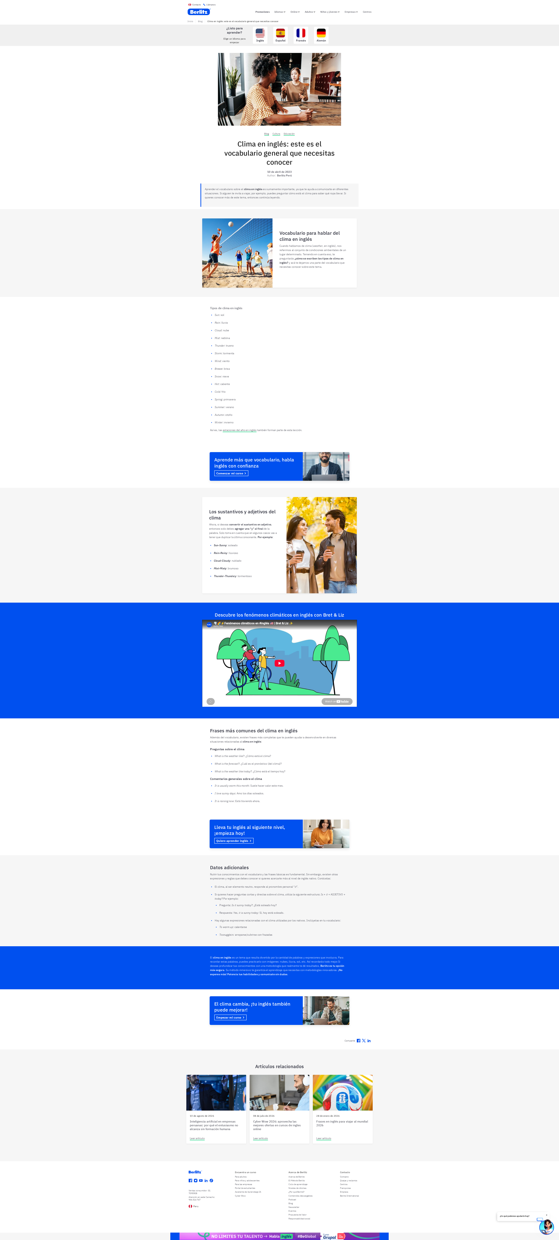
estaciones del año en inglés (239, 430)
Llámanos (210, 4)
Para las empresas (243, 1184)
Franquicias (345, 1188)
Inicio (190, 21)
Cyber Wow (240, 1195)
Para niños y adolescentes (247, 1180)
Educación (289, 133)
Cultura (276, 133)
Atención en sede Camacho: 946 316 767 (202, 1198)
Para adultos (241, 1176)
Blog (200, 21)
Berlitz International (349, 1195)
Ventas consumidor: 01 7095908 (199, 1191)
